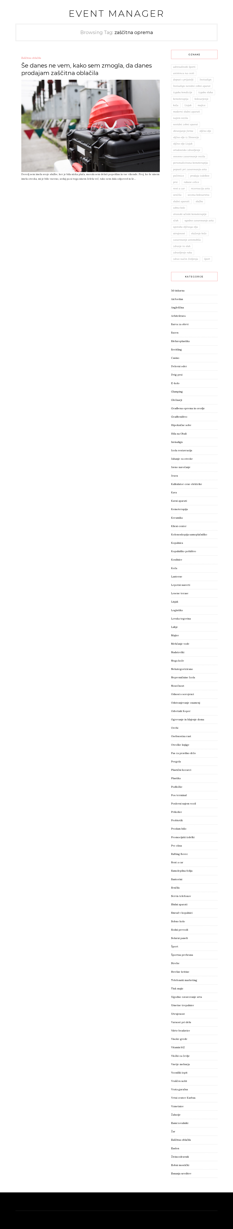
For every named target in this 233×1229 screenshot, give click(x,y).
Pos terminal (179, 795)
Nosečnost (177, 685)
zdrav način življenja (185, 259)
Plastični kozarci (181, 770)
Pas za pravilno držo (183, 753)
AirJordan (177, 299)
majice (202, 105)
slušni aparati (181, 201)
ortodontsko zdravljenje (186, 150)
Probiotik (177, 820)
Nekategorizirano (182, 669)
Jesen (174, 475)
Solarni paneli (179, 938)
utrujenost (179, 233)
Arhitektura (178, 315)
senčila (177, 194)
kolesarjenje (201, 98)
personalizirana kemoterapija (190, 162)
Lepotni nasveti (180, 585)
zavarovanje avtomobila (187, 239)
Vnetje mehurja (180, 1064)
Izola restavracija (181, 450)
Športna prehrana (182, 954)
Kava (174, 492)
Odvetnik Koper (181, 711)
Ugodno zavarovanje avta (186, 997)
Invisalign (206, 79)
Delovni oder (179, 366)
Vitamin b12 (178, 1047)
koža (175, 105)
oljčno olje (205, 131)
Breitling (176, 349)
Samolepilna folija (181, 870)
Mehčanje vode (180, 643)
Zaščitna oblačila (31, 58)
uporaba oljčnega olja (185, 226)
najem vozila (180, 118)
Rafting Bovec (179, 854)
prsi (175, 182)
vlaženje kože (199, 233)
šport (207, 259)
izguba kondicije (182, 92)
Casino (175, 358)
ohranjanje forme (183, 131)
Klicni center (179, 526)
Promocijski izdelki (182, 837)
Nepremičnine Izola (183, 677)
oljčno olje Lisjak (182, 143)
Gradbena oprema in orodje (188, 408)
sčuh (175, 220)
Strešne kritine (180, 971)
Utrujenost (178, 1013)
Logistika (177, 610)
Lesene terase (179, 593)
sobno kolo (179, 207)
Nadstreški (177, 652)
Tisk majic (177, 988)
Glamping (177, 391)
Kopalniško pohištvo (183, 551)
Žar (173, 1131)
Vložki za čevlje (180, 1056)
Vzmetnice (177, 1106)
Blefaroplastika (180, 341)
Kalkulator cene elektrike (186, 484)
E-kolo (175, 383)
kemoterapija (180, 98)
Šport (174, 946)
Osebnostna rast (181, 736)
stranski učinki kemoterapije (190, 214)
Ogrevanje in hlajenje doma (187, 719)
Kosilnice (176, 559)
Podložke (176, 786)
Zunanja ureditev (181, 1173)
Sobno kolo (178, 921)
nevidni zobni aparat (185, 124)
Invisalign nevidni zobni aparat (191, 86)
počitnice (178, 175)
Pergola (176, 761)
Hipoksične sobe (181, 425)
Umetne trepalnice (182, 1005)
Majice (175, 635)
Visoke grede (179, 1039)
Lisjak (188, 105)
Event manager (117, 13)
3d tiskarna (177, 290)
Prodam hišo (178, 828)
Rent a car (177, 862)
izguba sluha (205, 92)
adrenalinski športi (184, 66)
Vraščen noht (179, 1081)
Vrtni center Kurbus (183, 1097)
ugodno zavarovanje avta (199, 220)
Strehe (175, 963)
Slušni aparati (179, 904)
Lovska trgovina (181, 618)
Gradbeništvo (179, 416)
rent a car (179, 188)
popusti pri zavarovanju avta (190, 169)
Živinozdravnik (180, 1156)
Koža (174, 568)
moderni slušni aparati (186, 111)
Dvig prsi (176, 374)
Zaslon (175, 1148)
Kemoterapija (179, 509)
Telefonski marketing (184, 980)
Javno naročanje (180, 467)
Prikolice (176, 812)
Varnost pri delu (181, 1022)
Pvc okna (176, 845)
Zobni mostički (180, 1165)
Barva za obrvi (179, 324)
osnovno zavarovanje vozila (189, 156)
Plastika (176, 778)
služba (199, 201)
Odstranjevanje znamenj (185, 702)
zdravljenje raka (182, 252)
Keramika (177, 517)
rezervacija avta (200, 188)
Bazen (174, 332)
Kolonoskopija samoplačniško (189, 534)
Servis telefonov (181, 896)
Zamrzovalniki (179, 1123)
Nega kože (177, 660)
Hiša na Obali (179, 433)
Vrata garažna (179, 1089)
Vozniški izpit (179, 1072)
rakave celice (191, 182)
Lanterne (176, 576)
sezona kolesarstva (198, 194)
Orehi (174, 727)
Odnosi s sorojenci (182, 694)
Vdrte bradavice (180, 1030)
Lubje (174, 627)
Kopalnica (177, 543)
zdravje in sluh (181, 246)
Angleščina (177, 307)
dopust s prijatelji (183, 79)
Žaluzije (176, 1114)
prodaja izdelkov (199, 175)
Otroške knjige (180, 744)
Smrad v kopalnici (181, 912)
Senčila (175, 887)
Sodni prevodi (179, 929)
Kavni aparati (179, 500)
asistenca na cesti (183, 73)
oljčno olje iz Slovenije (186, 137)
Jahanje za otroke (182, 458)
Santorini (176, 879)
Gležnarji (176, 400)
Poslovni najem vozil (183, 803)
